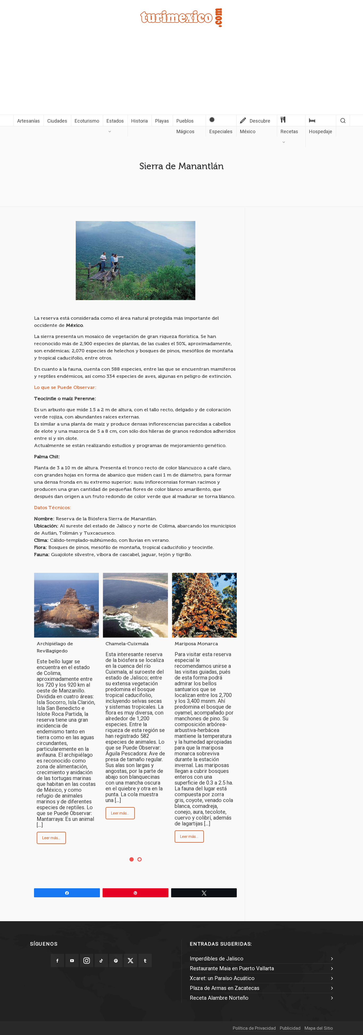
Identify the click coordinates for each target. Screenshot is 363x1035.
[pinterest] (116, 960)
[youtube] (72, 960)
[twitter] (130, 960)
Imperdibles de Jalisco (216, 958)
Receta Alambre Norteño (219, 998)
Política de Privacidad (254, 1028)
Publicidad (290, 1028)
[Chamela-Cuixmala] (135, 605)
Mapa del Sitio (319, 1028)
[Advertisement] (181, 75)
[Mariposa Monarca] (204, 605)
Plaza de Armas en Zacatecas (224, 988)
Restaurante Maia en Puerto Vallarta (232, 968)
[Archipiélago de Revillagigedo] (66, 605)
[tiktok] (101, 960)
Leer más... (51, 838)
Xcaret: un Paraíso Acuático (222, 978)
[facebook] (57, 960)
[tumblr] (145, 960)
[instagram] (86, 960)
